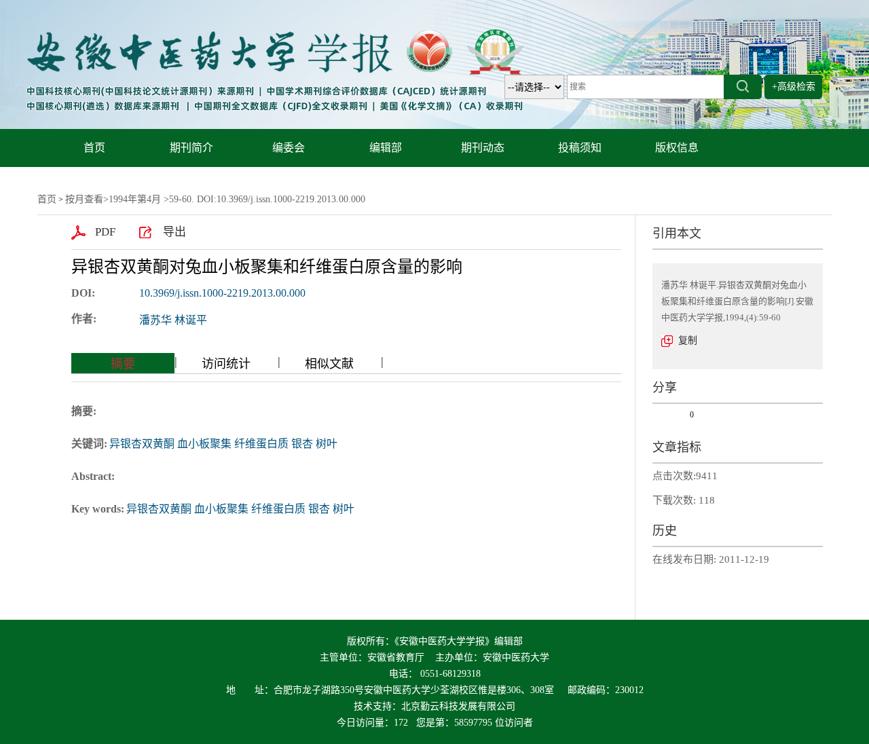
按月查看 (84, 199)
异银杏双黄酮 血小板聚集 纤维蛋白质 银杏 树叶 (223, 443)
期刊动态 (482, 147)
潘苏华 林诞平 (173, 320)
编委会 (288, 147)
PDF (105, 231)
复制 (687, 340)
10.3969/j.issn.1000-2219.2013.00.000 (222, 293)
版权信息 (677, 147)
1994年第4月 (135, 199)
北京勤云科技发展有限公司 (458, 706)
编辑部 (385, 147)
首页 (94, 147)
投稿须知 (580, 147)
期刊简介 (191, 147)
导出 (174, 231)
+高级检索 (793, 86)
